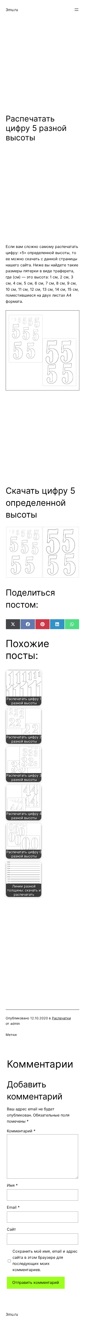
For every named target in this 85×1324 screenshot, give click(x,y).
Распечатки (61, 1018)
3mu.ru (12, 9)
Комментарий (21, 1131)
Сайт (11, 1229)
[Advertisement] (42, 61)
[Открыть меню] (76, 10)
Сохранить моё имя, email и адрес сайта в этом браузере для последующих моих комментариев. (45, 1260)
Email (13, 1207)
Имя (12, 1185)
